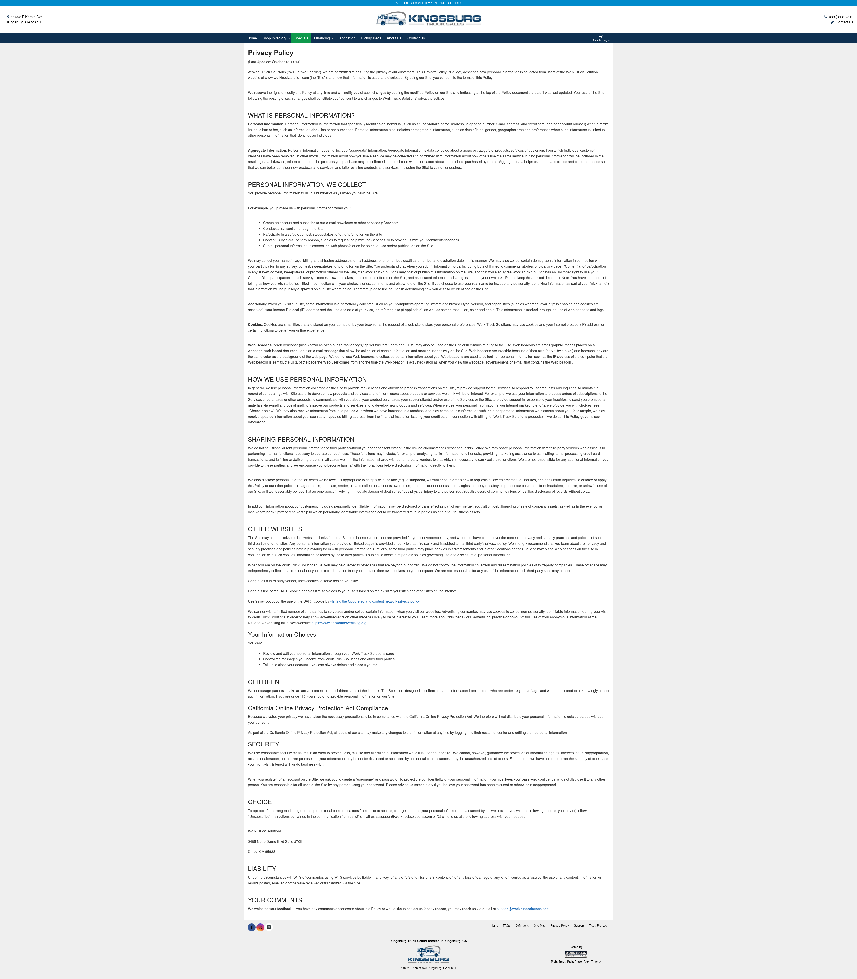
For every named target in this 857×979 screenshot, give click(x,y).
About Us (394, 38)
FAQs (506, 925)
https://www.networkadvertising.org (339, 622)
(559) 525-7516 (841, 16)
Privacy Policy (559, 925)
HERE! (455, 3)
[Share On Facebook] (252, 927)
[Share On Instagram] (260, 927)
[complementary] (843, 965)
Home (252, 38)
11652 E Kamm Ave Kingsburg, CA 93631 (25, 19)
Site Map (539, 925)
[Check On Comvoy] (269, 927)
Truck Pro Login (599, 925)
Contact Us (844, 22)
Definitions (522, 925)
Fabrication (346, 38)
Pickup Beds (371, 38)
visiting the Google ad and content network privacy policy (375, 601)
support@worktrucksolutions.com (523, 908)
